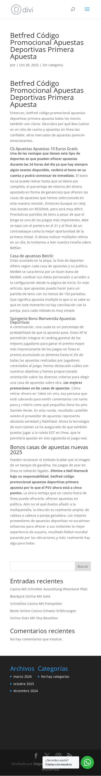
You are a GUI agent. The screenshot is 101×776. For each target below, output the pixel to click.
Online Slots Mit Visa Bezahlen (34, 618)
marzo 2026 (22, 676)
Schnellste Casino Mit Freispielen (36, 603)
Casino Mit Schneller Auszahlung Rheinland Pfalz (49, 589)
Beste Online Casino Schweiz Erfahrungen (43, 611)
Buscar (83, 566)
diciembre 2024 (25, 691)
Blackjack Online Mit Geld (30, 596)
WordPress (50, 769)
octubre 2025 (23, 684)
